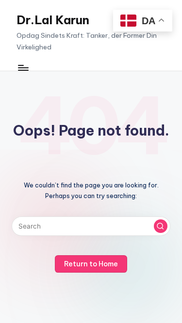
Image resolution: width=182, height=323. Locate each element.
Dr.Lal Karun (53, 20)
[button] (160, 226)
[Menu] (23, 67)
